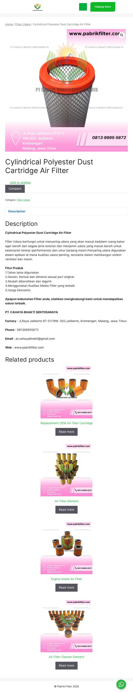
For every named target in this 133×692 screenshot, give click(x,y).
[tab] (66, 211)
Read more (66, 431)
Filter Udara (22, 24)
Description (16, 211)
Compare (15, 188)
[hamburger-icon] (83, 7)
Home (9, 24)
